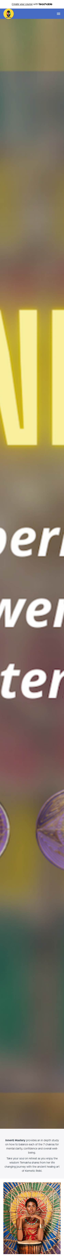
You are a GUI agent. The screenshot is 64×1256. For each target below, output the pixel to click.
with (25, 4)
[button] (58, 13)
